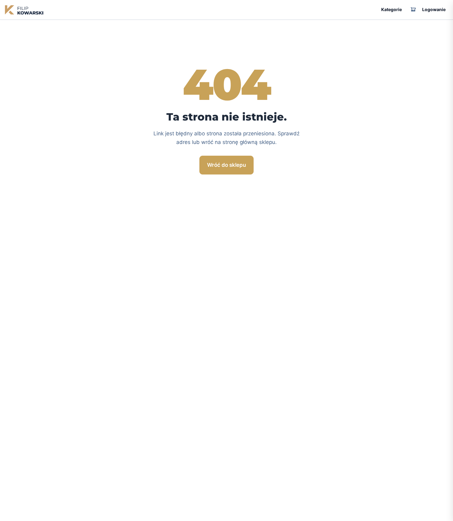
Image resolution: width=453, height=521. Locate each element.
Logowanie (434, 9)
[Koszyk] (413, 10)
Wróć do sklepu (226, 165)
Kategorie (391, 9)
